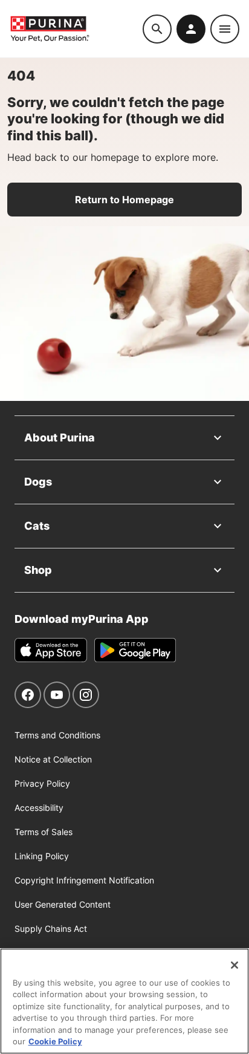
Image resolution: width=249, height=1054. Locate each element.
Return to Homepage (124, 200)
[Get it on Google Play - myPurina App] (135, 650)
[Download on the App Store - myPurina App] (51, 650)
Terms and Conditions (57, 735)
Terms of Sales (44, 832)
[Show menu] (224, 29)
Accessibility (39, 807)
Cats (37, 525)
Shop (38, 570)
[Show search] (157, 29)
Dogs (38, 481)
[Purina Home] (76, 28)
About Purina (59, 437)
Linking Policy (42, 856)
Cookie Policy (55, 1041)
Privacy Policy (42, 783)
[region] (124, 1001)
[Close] (234, 965)
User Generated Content (63, 904)
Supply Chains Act (51, 928)
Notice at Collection (53, 759)
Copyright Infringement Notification (84, 880)
